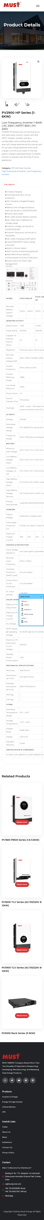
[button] (38, 62)
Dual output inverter (16, 171)
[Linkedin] (33, 1080)
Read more (22, 822)
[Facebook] (26, 1080)
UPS (4, 1112)
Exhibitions (7, 1142)
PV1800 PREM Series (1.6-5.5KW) (20, 840)
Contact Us (7, 1147)
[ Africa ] (24, 601)
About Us (6, 1132)
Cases (4, 1127)
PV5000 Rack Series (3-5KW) (18, 1033)
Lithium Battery (9, 1107)
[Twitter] (12, 1080)
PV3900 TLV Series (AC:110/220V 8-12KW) (22, 969)
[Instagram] (5, 1080)
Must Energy (26, 1211)
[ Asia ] (23, 618)
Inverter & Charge (10, 1097)
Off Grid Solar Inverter (21, 168)
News (4, 1137)
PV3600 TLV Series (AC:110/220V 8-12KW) (22, 904)
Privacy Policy (8, 1152)
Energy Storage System (12, 1102)
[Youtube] (19, 1080)
